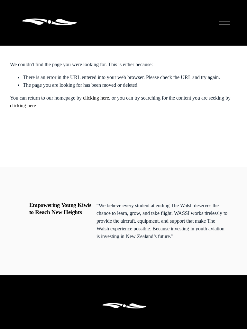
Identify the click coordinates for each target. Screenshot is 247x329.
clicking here (96, 98)
